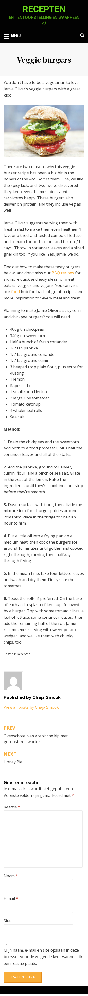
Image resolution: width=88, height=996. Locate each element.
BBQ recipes (63, 273)
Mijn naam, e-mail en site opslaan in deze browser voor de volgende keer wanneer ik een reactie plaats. (43, 956)
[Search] (81, 35)
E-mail (11, 898)
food (15, 291)
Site (7, 921)
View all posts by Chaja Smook (31, 707)
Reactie (12, 807)
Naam (11, 875)
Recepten (44, 9)
